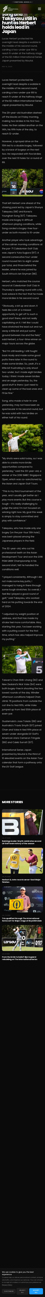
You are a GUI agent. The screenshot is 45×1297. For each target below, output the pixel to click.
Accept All (36, 1291)
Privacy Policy (7, 1285)
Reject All (22, 1291)
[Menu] (39, 8)
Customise (9, 1291)
